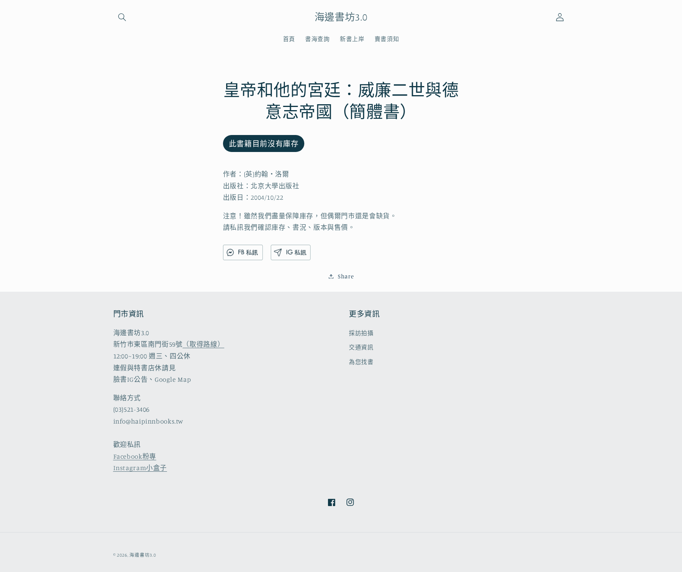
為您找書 (361, 361)
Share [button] (346, 276)
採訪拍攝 (361, 333)
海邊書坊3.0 (142, 555)
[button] (122, 17)
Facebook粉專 (134, 456)
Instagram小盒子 (140, 468)
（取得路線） (203, 344)
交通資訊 (361, 347)
